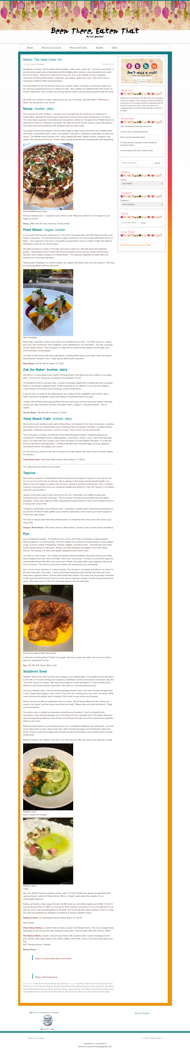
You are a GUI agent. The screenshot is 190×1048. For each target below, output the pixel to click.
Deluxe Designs (156, 1038)
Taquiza (26, 527)
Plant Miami (96, 989)
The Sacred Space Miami (74, 991)
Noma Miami (86, 989)
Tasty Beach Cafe (31, 459)
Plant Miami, (29, 363)
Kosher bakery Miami (62, 986)
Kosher (99, 47)
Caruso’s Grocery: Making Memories (134, 132)
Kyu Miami (109, 986)
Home (30, 47)
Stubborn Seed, (30, 918)
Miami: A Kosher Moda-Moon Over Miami (53, 958)
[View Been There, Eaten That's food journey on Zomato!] (44, 1012)
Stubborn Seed (107, 989)
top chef (87, 991)
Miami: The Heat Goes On (42, 59)
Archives (123, 180)
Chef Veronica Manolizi (44, 986)
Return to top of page (36, 1038)
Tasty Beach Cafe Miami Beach (52, 991)
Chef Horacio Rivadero (85, 983)
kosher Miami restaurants (80, 986)
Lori (27, 64)
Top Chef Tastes (63, 983)
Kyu (25, 665)
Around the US (38, 983)
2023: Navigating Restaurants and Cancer (136, 126)
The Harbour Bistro (32, 936)
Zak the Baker (29, 412)
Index (114, 47)
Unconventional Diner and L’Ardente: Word (136, 151)
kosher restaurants (97, 986)
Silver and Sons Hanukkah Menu (132, 137)
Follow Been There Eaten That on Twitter (135, 245)
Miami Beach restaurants (38, 989)
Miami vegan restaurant (72, 989)
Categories (124, 201)
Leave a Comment (37, 64)
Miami (53, 983)
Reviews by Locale (51, 47)
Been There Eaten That (95, 22)
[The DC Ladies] (48, 1029)
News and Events (78, 47)
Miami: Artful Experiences (46, 977)
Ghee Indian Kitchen (33, 928)
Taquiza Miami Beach (31, 991)
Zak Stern (95, 991)
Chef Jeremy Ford (101, 983)
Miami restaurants (55, 989)
